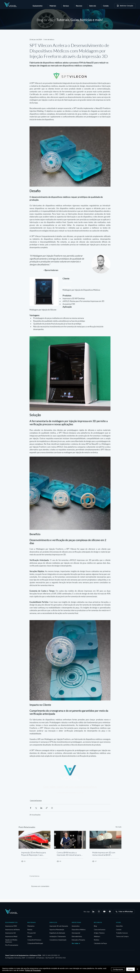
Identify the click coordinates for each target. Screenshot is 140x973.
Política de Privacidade (33, 970)
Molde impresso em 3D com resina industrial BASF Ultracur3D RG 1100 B (103, 853)
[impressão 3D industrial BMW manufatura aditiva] (70, 840)
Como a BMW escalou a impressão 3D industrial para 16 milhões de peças (70, 853)
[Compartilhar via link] (47, 808)
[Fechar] (137, 969)
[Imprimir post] (52, 808)
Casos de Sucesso (36, 800)
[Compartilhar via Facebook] (31, 808)
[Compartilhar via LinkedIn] (41, 808)
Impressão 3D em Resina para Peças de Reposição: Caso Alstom (33, 853)
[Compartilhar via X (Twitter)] (36, 808)
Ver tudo (118, 827)
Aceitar (130, 969)
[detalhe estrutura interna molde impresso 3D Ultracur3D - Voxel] (105, 840)
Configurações (118, 969)
